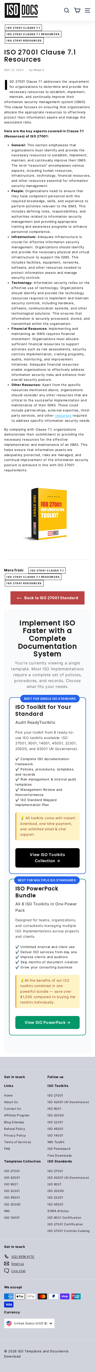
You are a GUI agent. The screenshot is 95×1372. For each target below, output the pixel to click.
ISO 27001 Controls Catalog (69, 1231)
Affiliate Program (16, 1115)
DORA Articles (58, 1211)
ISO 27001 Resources (24, 40)
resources (63, 415)
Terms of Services (17, 1142)
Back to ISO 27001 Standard (51, 597)
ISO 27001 (55, 1095)
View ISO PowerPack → (48, 1022)
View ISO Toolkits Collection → (47, 857)
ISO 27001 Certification (65, 1224)
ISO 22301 (55, 1122)
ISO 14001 (55, 1135)
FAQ (7, 1148)
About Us (11, 1102)
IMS (7, 1211)
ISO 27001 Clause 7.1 (23, 27)
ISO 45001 (56, 1129)
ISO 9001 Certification (64, 1217)
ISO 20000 (56, 1115)
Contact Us (12, 1108)
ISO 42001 (12, 1177)
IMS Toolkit (56, 1142)
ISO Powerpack (59, 1148)
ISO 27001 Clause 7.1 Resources (33, 34)
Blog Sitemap (14, 1122)
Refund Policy (14, 1129)
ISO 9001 (54, 1108)
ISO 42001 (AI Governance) (68, 1102)
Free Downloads (60, 1155)
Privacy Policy (15, 1135)
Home (8, 1095)
